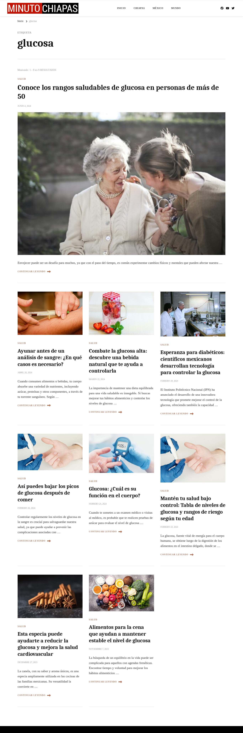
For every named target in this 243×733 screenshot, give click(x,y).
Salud (22, 79)
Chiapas (139, 8)
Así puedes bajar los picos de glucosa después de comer (48, 493)
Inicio (121, 8)
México (158, 8)
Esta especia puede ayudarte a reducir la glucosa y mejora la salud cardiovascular (48, 644)
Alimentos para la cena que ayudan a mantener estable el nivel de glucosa (119, 634)
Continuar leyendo (31, 271)
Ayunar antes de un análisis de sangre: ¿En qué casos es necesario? (50, 357)
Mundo (176, 8)
